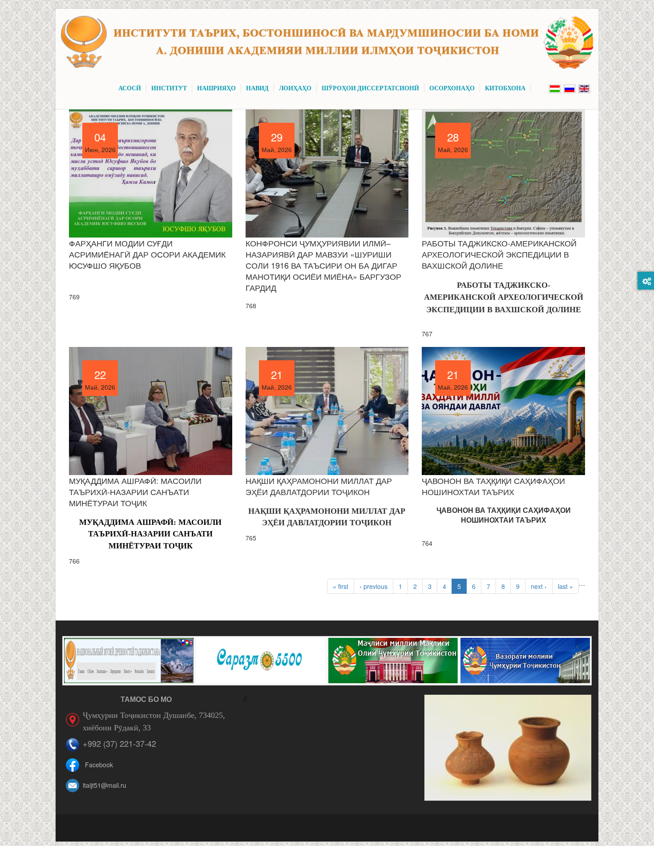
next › (539, 586)
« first (340, 586)
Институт (169, 88)
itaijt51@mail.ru (104, 785)
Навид (257, 88)
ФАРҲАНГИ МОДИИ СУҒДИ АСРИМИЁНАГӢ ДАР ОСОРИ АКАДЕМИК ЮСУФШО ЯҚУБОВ (147, 254)
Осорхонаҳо (452, 88)
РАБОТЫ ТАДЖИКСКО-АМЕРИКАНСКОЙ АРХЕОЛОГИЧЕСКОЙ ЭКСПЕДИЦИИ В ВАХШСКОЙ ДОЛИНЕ (499, 254)
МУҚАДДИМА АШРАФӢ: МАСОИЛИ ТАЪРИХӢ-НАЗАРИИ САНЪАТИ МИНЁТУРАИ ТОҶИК (135, 491)
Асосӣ (129, 88)
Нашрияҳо (216, 88)
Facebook (99, 764)
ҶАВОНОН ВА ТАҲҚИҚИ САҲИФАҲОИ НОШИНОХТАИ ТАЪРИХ (493, 486)
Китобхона (505, 88)
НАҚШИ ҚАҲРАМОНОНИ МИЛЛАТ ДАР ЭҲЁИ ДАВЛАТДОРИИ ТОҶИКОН (319, 486)
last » (565, 586)
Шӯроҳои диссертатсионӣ (370, 88)
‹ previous (373, 586)
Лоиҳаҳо (295, 88)
